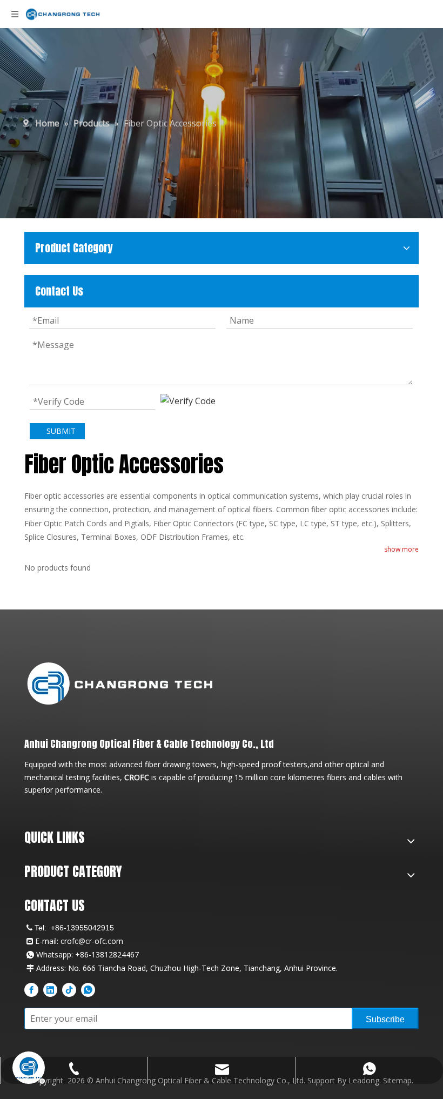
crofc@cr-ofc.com (92, 941)
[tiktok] (69, 989)
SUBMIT (61, 431)
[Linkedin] (50, 989)
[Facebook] (31, 989)
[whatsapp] (88, 989)
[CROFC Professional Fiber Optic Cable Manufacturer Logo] (119, 683)
